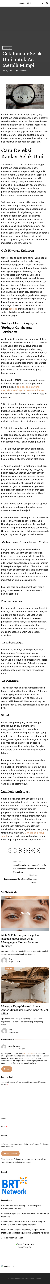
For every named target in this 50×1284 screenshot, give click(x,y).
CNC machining (28, 1053)
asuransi (13, 309)
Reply (6, 1069)
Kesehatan (7, 48)
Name (4, 1118)
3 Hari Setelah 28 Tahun (12, 1238)
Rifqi (10, 959)
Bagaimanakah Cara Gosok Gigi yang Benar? (20, 879)
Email (4, 1127)
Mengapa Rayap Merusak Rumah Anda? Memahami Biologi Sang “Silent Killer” (24, 1010)
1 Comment (22, 71)
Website (4, 1135)
